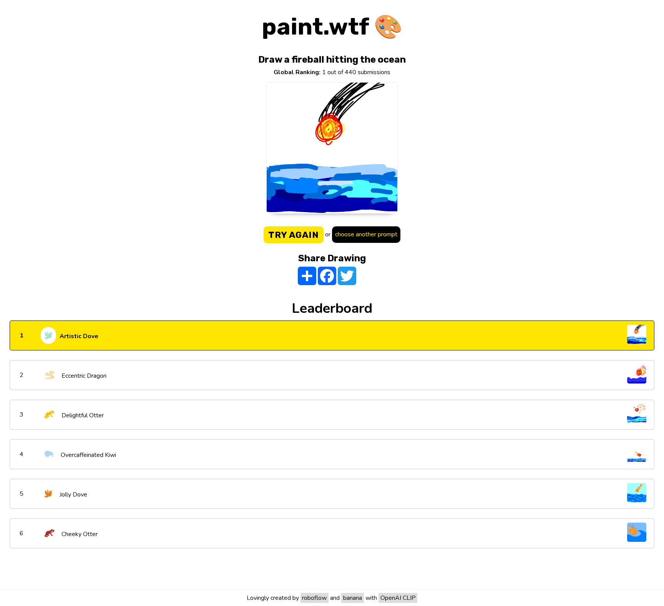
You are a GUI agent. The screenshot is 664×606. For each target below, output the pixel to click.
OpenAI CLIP (398, 598)
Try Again (293, 234)
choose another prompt (366, 234)
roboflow (314, 598)
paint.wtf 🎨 (332, 26)
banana (352, 598)
